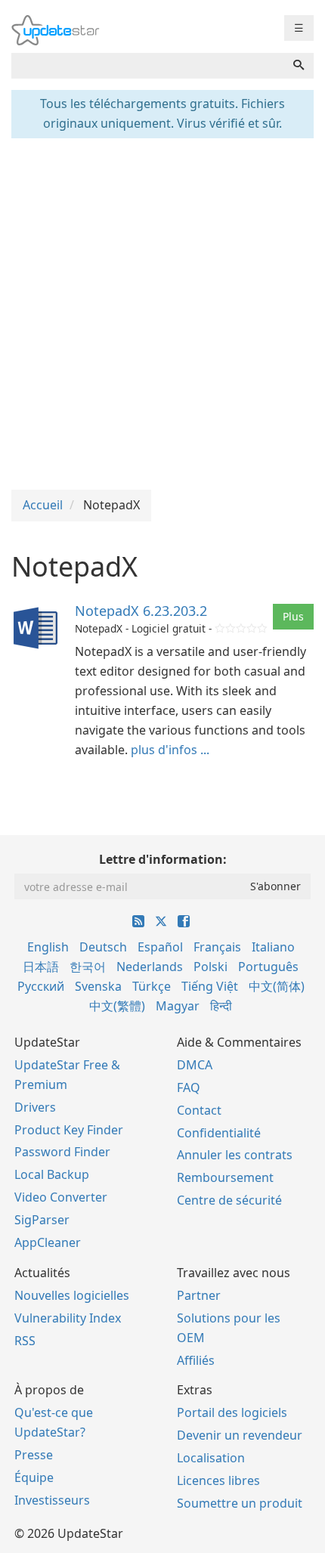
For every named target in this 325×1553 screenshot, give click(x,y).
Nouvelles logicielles (71, 1295)
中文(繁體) (117, 1006)
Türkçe (151, 986)
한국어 (88, 966)
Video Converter (60, 1197)
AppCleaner (47, 1242)
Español (160, 947)
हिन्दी (221, 1006)
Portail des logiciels (232, 1412)
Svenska (98, 986)
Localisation (211, 1457)
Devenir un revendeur (239, 1435)
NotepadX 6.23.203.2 (141, 611)
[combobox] (147, 66)
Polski (210, 966)
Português (268, 966)
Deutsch (103, 947)
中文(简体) (277, 986)
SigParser (42, 1219)
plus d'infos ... (170, 749)
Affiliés (196, 1360)
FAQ (188, 1087)
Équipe (34, 1477)
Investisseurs (52, 1500)
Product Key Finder (68, 1129)
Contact (199, 1110)
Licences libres (218, 1480)
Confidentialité (219, 1133)
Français (217, 947)
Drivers (35, 1107)
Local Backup (51, 1174)
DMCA (194, 1064)
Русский (40, 986)
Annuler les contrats (234, 1154)
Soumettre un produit (239, 1503)
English (48, 947)
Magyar (178, 1006)
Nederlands (149, 966)
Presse (33, 1454)
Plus (293, 616)
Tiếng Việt (209, 986)
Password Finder (62, 1151)
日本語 (41, 966)
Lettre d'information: (163, 859)
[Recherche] (298, 66)
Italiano (273, 947)
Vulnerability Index (67, 1318)
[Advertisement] (162, 312)
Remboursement (225, 1177)
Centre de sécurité (229, 1200)
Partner (199, 1295)
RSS (25, 1340)
